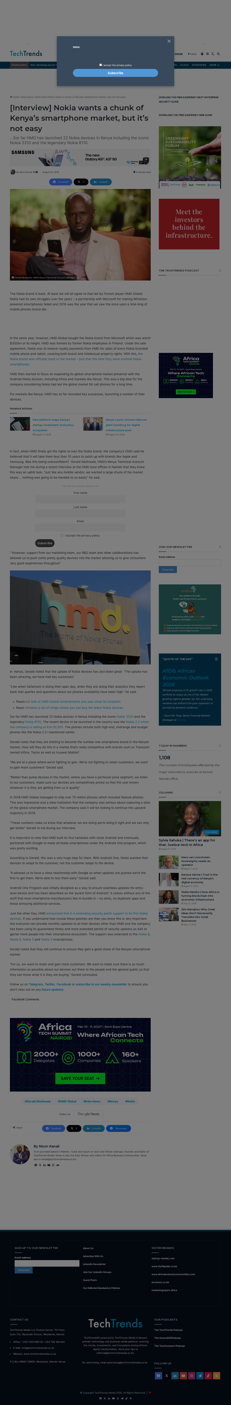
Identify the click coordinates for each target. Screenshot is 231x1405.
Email (76, 47)
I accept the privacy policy (117, 65)
